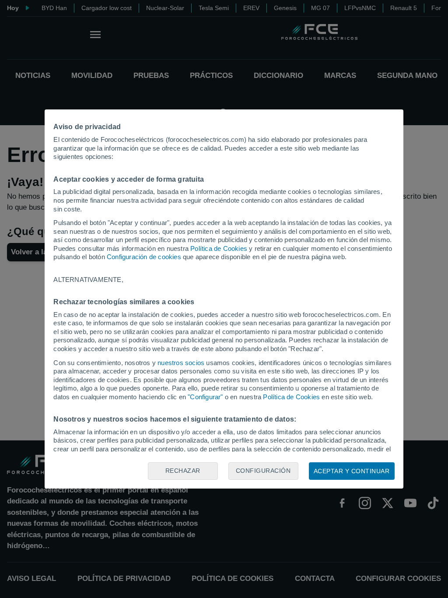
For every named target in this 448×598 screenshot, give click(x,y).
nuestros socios (181, 362)
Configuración (263, 470)
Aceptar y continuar (352, 471)
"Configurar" (205, 397)
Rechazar (182, 470)
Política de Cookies (218, 248)
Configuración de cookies (144, 256)
